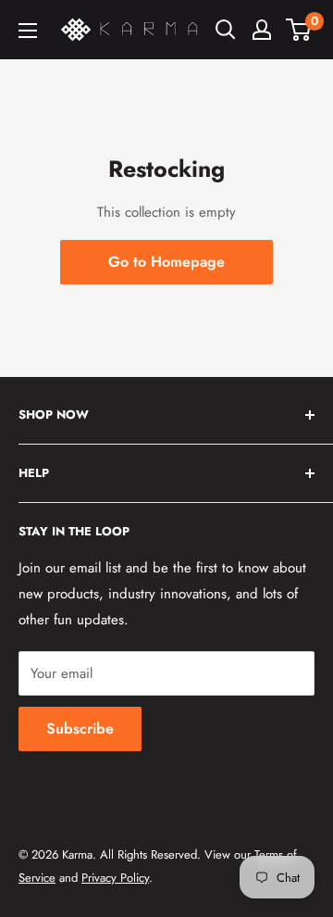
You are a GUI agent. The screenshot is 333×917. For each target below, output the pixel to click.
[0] (299, 30)
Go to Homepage (166, 261)
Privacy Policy (115, 877)
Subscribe (80, 728)
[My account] (262, 29)
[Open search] (226, 29)
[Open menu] (27, 30)
